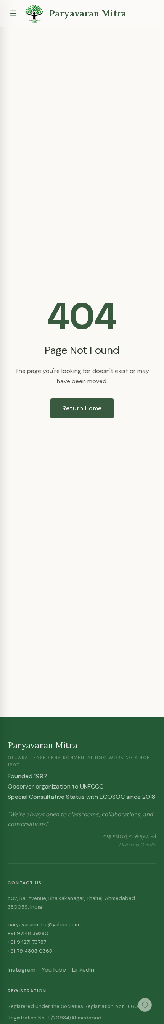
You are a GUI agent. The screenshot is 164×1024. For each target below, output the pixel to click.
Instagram (21, 970)
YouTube (54, 970)
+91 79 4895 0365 (30, 951)
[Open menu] (13, 13)
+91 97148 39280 (28, 933)
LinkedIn (83, 970)
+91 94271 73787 (27, 942)
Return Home (82, 408)
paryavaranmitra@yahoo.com (43, 924)
